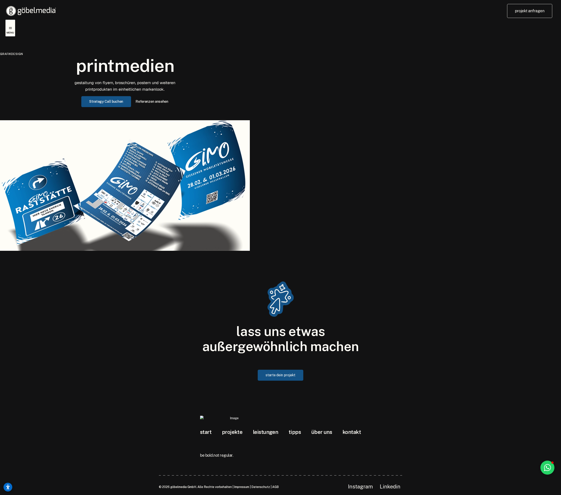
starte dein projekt (280, 375)
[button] (547, 468)
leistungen (265, 432)
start (205, 432)
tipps (295, 432)
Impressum (241, 487)
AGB (275, 487)
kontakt (352, 432)
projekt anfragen (529, 11)
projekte (232, 432)
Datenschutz (260, 487)
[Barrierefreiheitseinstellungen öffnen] (8, 487)
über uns (321, 432)
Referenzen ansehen (152, 102)
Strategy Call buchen (106, 101)
